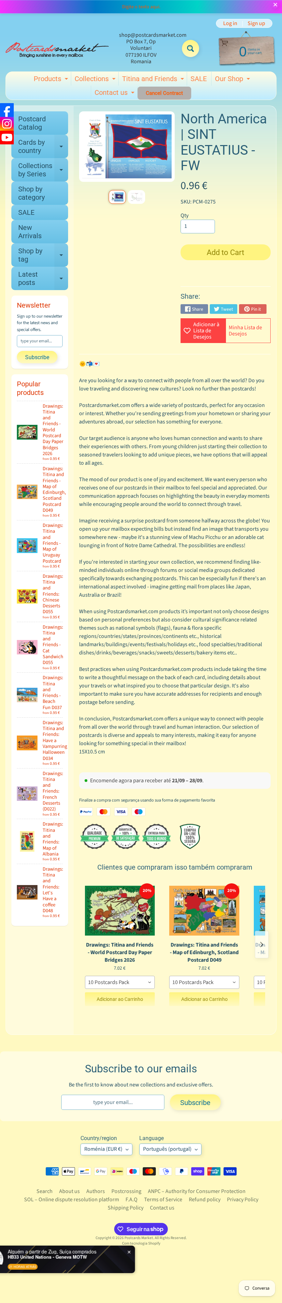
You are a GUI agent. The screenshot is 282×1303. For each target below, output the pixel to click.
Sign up (256, 23)
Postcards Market (138, 1237)
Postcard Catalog (32, 123)
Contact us (115, 93)
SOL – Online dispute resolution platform (71, 1199)
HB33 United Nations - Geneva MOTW (76, 1257)
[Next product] (262, 944)
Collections (96, 80)
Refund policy (204, 1199)
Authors (95, 1191)
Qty (184, 215)
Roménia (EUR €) (103, 1149)
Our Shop (233, 80)
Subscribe (37, 357)
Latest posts (43, 278)
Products (52, 80)
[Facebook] (7, 110)
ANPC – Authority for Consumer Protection (197, 1191)
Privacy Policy (242, 1199)
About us (69, 1191)
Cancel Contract (164, 93)
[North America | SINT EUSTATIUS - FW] (117, 197)
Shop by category (31, 193)
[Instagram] (7, 124)
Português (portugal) (167, 1149)
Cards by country (43, 146)
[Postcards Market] (57, 48)
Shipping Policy (125, 1208)
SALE (199, 79)
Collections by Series (43, 170)
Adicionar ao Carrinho (120, 999)
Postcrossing (126, 1191)
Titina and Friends (154, 80)
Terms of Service (163, 1199)
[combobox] (120, 982)
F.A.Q (132, 1199)
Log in (230, 23)
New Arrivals (30, 231)
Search (44, 1191)
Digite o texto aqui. (141, 6)
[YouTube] (7, 137)
